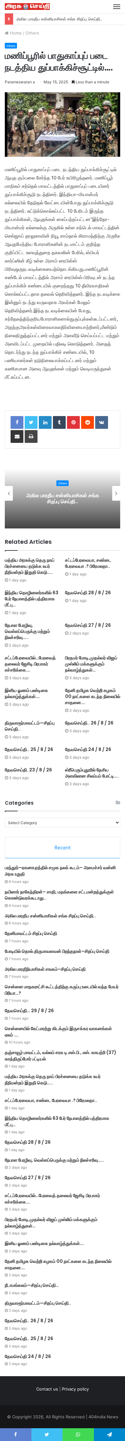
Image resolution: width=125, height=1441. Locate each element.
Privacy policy (75, 1389)
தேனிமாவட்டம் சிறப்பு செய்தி (31, 933)
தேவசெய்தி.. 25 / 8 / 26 (29, 749)
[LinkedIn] (45, 422)
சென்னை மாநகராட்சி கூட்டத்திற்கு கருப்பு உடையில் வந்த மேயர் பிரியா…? (62, 989)
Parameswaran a (20, 82)
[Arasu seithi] (27, 6)
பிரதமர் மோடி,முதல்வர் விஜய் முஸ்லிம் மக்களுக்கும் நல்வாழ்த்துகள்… (91, 664)
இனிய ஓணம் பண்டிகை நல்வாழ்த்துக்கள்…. (26, 693)
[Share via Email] (17, 436)
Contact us (47, 1389)
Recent (62, 848)
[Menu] (116, 6)
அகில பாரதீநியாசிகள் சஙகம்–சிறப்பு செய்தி (45, 969)
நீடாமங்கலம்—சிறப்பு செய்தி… (32, 1285)
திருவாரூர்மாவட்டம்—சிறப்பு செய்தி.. (29, 726)
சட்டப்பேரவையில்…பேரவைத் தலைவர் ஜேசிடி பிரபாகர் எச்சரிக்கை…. (30, 664)
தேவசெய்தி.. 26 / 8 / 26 (89, 723)
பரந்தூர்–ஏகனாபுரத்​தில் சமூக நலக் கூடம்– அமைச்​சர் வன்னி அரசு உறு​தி (60, 870)
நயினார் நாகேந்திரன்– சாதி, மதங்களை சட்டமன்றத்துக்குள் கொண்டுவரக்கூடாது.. (59, 895)
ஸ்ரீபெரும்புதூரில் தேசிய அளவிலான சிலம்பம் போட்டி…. (92, 773)
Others (32, 32)
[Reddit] (87, 422)
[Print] (31, 436)
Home (15, 32)
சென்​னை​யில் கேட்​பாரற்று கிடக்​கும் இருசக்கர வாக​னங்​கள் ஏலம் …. (58, 1031)
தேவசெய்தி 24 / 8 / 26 (88, 749)
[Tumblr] (59, 422)
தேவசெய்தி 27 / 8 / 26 (88, 625)
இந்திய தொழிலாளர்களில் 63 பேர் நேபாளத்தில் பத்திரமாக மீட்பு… (31, 598)
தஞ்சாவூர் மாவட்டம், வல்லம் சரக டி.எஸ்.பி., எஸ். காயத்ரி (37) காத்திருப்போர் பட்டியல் (60, 1055)
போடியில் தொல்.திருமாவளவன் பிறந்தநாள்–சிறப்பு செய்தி (57, 951)
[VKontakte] (101, 422)
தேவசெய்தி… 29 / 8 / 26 (29, 1010)
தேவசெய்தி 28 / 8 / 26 (88, 592)
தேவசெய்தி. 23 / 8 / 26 (28, 770)
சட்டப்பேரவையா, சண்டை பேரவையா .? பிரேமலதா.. (88, 563)
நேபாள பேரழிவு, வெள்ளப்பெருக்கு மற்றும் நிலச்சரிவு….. (27, 631)
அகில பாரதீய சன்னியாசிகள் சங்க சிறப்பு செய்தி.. (59, 18)
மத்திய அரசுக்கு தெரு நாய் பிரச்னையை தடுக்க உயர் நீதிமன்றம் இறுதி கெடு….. (29, 566)
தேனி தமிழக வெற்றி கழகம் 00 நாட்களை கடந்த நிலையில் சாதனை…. (92, 696)
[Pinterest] (73, 422)
